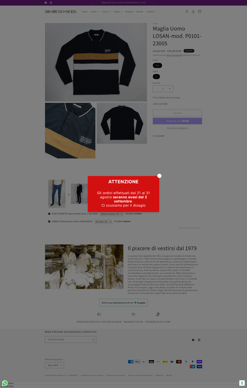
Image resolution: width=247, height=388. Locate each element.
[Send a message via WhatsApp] (4, 383)
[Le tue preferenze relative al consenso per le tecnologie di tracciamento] (242, 383)
